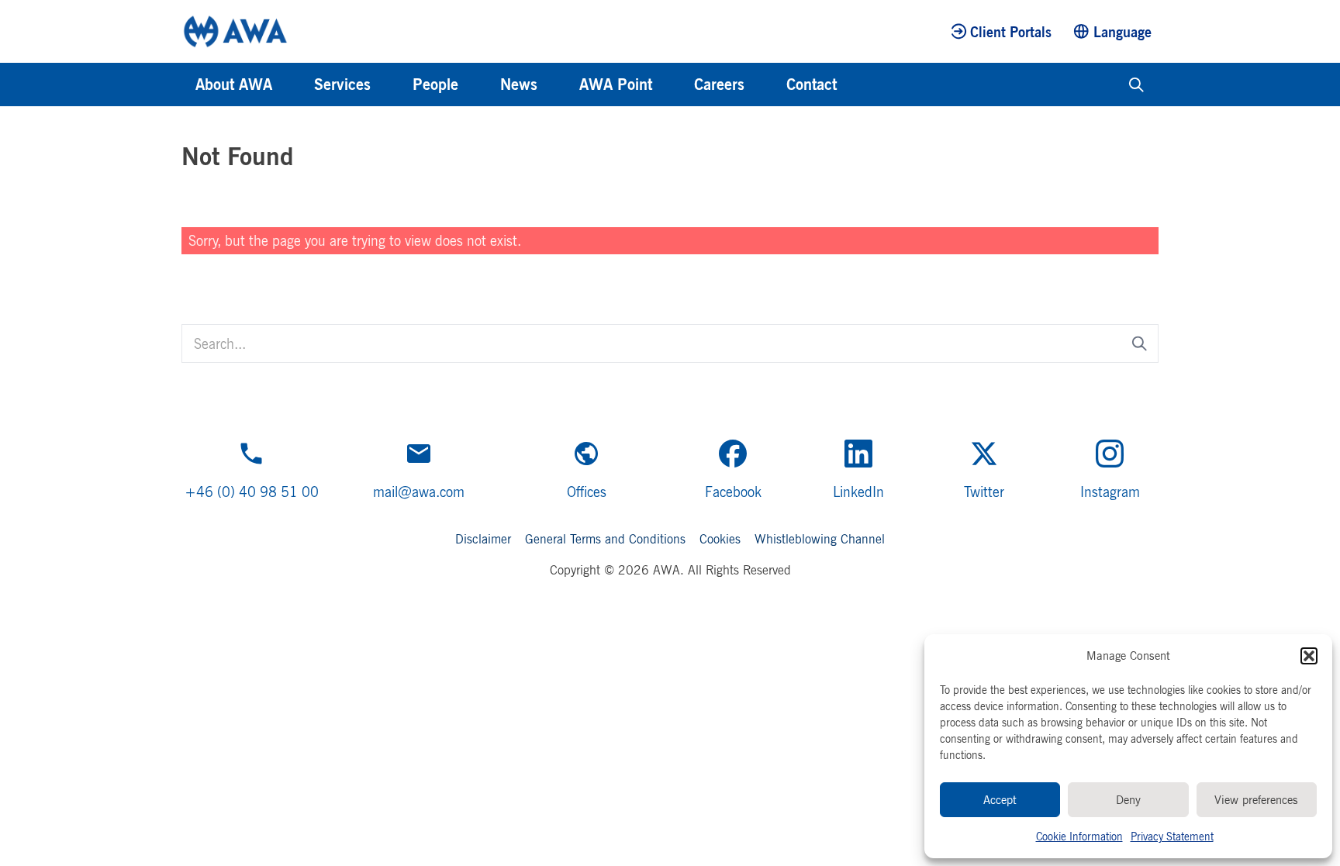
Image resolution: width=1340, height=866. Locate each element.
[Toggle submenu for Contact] (858, 84)
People (435, 84)
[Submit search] (1139, 343)
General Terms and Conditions (605, 539)
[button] (1309, 656)
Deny (1128, 799)
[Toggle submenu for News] (558, 84)
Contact (811, 84)
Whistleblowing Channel (820, 539)
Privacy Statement (1172, 836)
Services (342, 84)
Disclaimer (483, 539)
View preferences (1256, 799)
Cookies (720, 539)
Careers (719, 84)
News (518, 84)
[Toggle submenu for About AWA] (293, 84)
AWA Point (615, 84)
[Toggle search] (1136, 84)
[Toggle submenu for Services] (392, 84)
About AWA (233, 84)
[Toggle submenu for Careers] (765, 84)
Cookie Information (1079, 836)
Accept (1000, 799)
